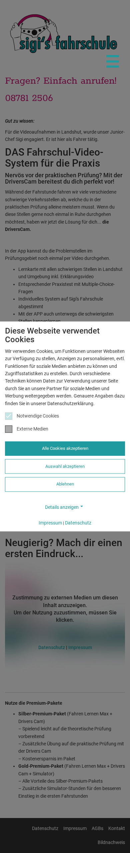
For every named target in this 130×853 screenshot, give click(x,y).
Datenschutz (78, 522)
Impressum (50, 522)
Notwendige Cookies (38, 416)
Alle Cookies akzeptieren (65, 448)
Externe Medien (32, 428)
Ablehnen (65, 483)
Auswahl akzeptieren (65, 466)
